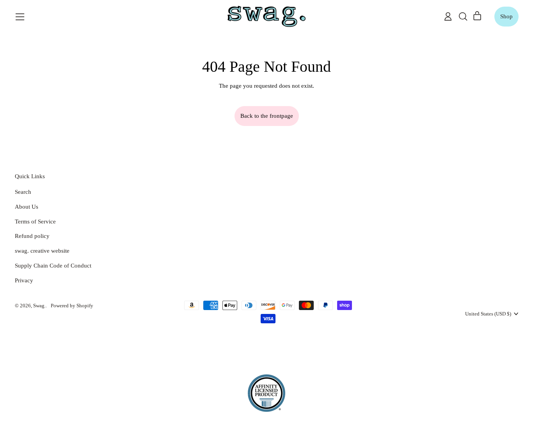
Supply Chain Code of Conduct (53, 265)
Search (23, 192)
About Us (26, 207)
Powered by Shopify (72, 305)
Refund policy (32, 236)
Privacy (24, 280)
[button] (463, 16)
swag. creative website (42, 251)
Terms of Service (35, 221)
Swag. (39, 305)
